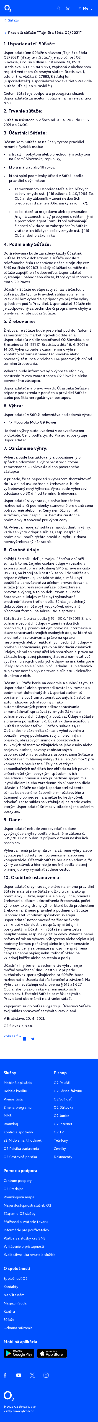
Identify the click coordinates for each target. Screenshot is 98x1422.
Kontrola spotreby (18, 1132)
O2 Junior (61, 1115)
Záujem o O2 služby (20, 1213)
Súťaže (9, 1319)
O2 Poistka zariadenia (21, 1148)
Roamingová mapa (19, 1197)
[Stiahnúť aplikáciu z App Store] (52, 1352)
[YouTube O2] (19, 1375)
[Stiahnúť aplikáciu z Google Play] (19, 1352)
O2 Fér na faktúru (68, 1091)
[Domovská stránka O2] (9, 1395)
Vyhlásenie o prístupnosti (24, 1246)
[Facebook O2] (5, 1375)
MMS (8, 1115)
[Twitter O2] (32, 1375)
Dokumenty (63, 1156)
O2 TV (59, 1132)
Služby (10, 1073)
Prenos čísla (13, 1099)
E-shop (60, 1073)
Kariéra (9, 1311)
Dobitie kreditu (15, 1091)
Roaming (11, 1124)
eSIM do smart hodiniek (23, 1140)
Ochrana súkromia (18, 1327)
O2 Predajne (13, 1188)
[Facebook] (24, 1039)
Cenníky (60, 1148)
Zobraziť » (12, 1035)
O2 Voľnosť (63, 1099)
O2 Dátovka (63, 1107)
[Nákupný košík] (67, 8)
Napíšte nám (14, 1295)
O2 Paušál (62, 1082)
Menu (88, 8)
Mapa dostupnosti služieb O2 (27, 1205)
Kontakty (11, 1286)
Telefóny (61, 1140)
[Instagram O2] (46, 1375)
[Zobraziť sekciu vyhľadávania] (58, 8)
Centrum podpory (18, 1180)
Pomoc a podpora (20, 1170)
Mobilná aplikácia (18, 1082)
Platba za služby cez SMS (24, 1238)
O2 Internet (63, 1124)
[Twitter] (32, 1039)
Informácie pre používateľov (26, 1230)
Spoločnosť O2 (15, 1278)
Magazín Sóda (15, 1303)
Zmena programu (17, 1107)
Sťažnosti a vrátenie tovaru (26, 1221)
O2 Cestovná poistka (20, 1156)
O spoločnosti (17, 1268)
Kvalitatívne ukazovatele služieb (30, 1254)
